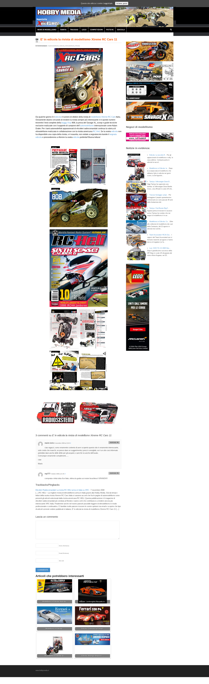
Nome (64, 545)
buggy (64, 123)
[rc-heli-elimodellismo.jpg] (79, 305)
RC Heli (96, 131)
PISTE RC (110, 30)
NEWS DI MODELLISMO (46, 30)
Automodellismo (53, 46)
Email (64, 553)
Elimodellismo (70, 46)
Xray (69, 123)
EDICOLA (121, 30)
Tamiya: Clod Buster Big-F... (159, 208)
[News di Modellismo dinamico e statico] (64, 15)
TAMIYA (63, 30)
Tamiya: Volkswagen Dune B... (160, 181)
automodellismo (87, 126)
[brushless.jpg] (78, 184)
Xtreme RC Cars (108, 117)
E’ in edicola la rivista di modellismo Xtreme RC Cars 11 (78, 39)
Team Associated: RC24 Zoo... (160, 235)
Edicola (62, 46)
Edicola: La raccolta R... (157, 155)
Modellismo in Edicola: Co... (159, 221)
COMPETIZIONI (96, 30)
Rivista (77, 46)
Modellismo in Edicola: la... (158, 168)
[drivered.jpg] (79, 389)
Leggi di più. (108, 3)
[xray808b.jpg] (79, 347)
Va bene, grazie (121, 3)
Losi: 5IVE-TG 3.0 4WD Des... (160, 248)
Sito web (61, 560)
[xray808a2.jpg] (79, 226)
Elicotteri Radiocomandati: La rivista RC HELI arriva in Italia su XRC (62, 490)
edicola (58, 117)
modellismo (96, 117)
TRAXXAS (74, 30)
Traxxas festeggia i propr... (158, 195)
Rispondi (113, 442)
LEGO (84, 30)
